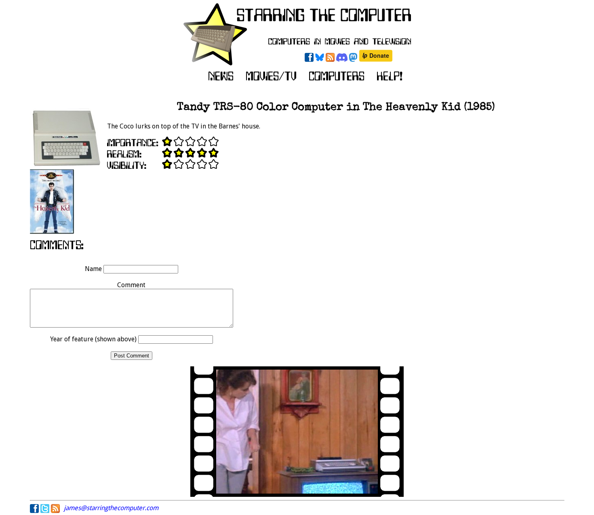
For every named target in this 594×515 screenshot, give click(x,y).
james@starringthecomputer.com (111, 508)
